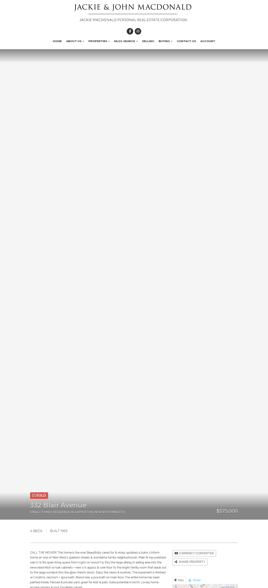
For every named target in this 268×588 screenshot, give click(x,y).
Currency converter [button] (196, 553)
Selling (148, 41)
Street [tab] (196, 580)
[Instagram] (137, 31)
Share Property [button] (191, 562)
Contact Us (186, 41)
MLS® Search (125, 41)
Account (207, 41)
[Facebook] (130, 31)
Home (57, 41)
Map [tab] (180, 580)
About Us (74, 41)
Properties (98, 41)
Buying (165, 41)
